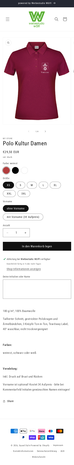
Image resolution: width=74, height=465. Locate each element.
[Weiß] (24, 170)
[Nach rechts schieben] (45, 131)
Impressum (58, 445)
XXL (9, 193)
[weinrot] (6, 170)
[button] (7, 19)
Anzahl (6, 225)
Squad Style (24, 445)
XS (8, 185)
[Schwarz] (15, 170)
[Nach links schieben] (28, 131)
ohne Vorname (16, 208)
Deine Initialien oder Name (16, 276)
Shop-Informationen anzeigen (24, 268)
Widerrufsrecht (39, 457)
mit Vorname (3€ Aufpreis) (23, 216)
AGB (63, 451)
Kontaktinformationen (23, 451)
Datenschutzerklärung (47, 451)
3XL (23, 193)
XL (55, 185)
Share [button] (10, 401)
